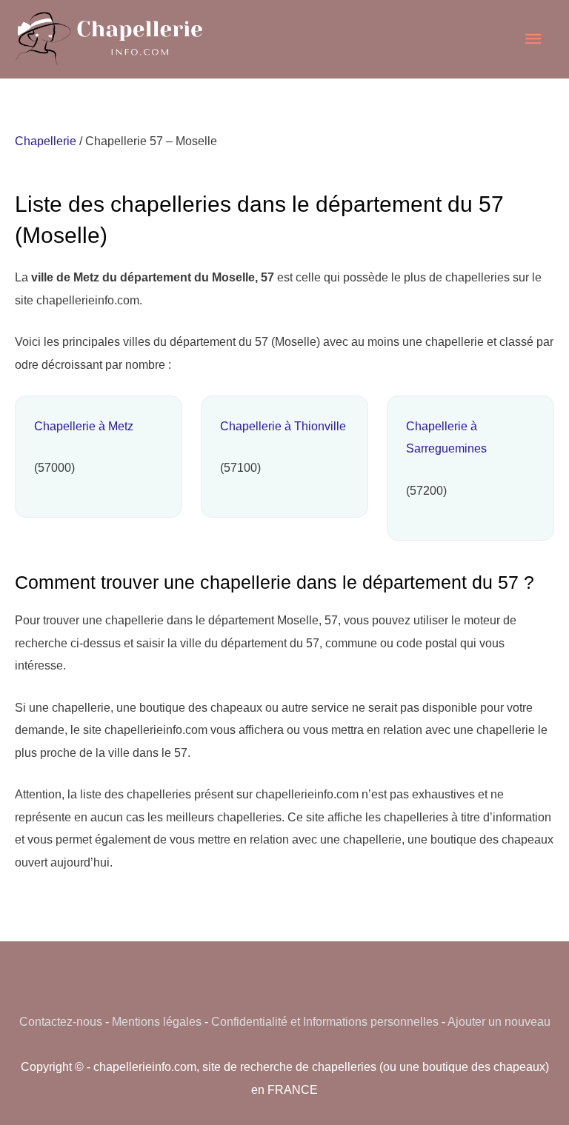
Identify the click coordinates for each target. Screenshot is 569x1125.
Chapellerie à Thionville (283, 426)
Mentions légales (157, 1021)
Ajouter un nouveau (498, 1021)
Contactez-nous (60, 1021)
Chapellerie (45, 140)
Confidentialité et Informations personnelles (325, 1021)
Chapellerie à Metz (83, 426)
